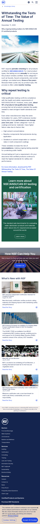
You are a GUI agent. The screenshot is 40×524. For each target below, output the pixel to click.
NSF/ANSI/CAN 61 (16, 71)
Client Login (5, 493)
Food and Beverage (7, 431)
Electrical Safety (6, 472)
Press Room (5, 488)
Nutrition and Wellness (8, 439)
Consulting (5, 455)
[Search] (33, 2)
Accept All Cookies (30, 520)
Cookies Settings (9, 520)
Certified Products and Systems (13, 498)
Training (4, 458)
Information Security (7, 463)
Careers (4, 479)
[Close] (38, 508)
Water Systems (6, 433)
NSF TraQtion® (6, 466)
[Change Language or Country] (29, 2)
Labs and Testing (6, 460)
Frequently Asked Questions (10, 490)
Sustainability (5, 469)
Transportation (6, 442)
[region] (20, 514)
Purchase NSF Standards (10, 502)
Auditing (4, 449)
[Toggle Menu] (36, 2)
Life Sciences (5, 436)
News (3, 485)
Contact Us (5, 482)
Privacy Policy (13, 515)
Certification (5, 452)
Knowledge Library (9, 6)
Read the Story (7, 307)
